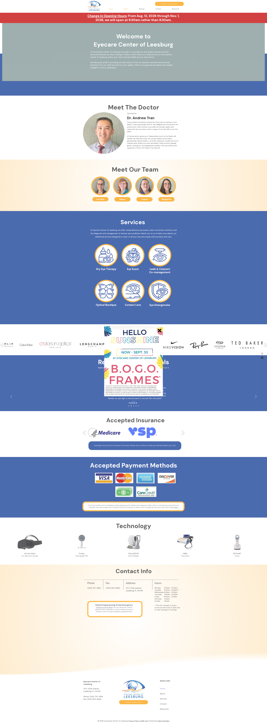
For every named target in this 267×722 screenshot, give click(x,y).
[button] (159, 330)
